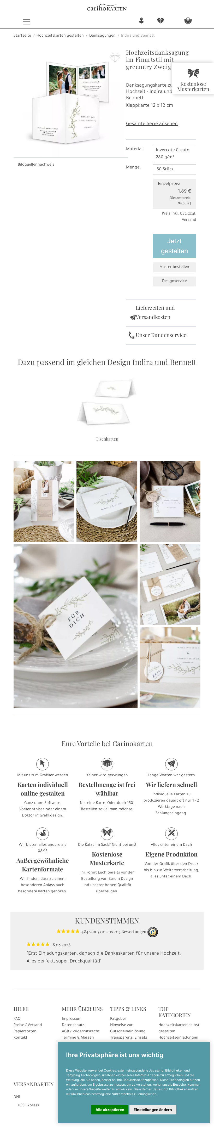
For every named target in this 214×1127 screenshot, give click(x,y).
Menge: (133, 167)
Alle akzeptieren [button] (110, 1109)
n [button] (141, 21)
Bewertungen (133, 931)
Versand (189, 220)
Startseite (22, 36)
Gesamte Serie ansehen (152, 124)
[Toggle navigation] (26, 22)
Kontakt (20, 1038)
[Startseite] (107, 8)
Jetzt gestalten (174, 246)
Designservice (174, 281)
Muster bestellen (174, 267)
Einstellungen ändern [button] (153, 1109)
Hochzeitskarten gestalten (60, 36)
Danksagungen (102, 36)
